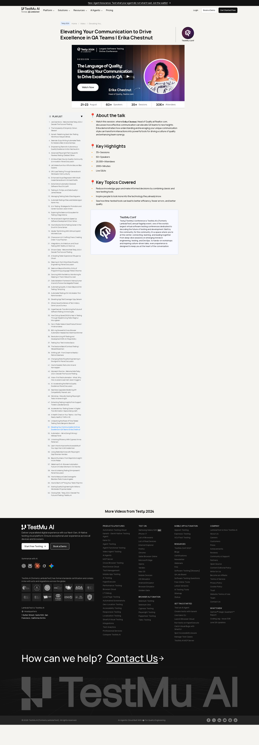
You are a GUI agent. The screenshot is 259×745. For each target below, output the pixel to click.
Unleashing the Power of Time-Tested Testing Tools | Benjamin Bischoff (64, 422)
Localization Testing (112, 615)
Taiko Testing (145, 619)
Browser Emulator (146, 586)
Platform (47, 10)
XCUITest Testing (182, 537)
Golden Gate (144, 590)
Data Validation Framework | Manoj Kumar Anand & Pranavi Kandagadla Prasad (66, 282)
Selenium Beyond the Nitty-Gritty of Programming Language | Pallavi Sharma (66, 269)
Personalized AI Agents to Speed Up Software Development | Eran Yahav (64, 220)
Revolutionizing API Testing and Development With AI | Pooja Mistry (63, 337)
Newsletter (179, 559)
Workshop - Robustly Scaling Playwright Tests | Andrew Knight (65, 397)
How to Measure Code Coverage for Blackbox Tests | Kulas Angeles (63, 478)
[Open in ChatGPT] (24, 565)
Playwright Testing (147, 612)
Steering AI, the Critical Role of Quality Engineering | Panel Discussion (64, 263)
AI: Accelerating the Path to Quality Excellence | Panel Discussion (63, 385)
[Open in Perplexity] (30, 565)
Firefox (142, 549)
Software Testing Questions (187, 578)
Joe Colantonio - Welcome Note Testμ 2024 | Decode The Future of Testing (66, 123)
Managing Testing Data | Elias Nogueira (65, 196)
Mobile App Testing (111, 574)
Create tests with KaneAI (185, 611)
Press (212, 545)
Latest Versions (181, 585)
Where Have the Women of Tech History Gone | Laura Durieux (65, 304)
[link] (31, 10)
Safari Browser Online (148, 556)
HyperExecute (109, 581)
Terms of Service (217, 579)
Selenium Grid (145, 604)
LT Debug (107, 593)
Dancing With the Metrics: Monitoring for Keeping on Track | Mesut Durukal (66, 275)
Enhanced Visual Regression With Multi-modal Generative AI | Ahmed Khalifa (66, 179)
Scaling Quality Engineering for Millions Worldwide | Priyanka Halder (65, 488)
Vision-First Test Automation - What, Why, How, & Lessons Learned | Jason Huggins (66, 378)
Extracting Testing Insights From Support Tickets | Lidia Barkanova (66, 403)
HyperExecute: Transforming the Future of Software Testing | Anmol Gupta (66, 310)
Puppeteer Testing (147, 616)
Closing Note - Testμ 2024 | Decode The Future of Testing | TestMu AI (65, 494)
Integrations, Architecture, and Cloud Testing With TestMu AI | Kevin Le (64, 244)
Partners (214, 560)
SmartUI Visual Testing (113, 619)
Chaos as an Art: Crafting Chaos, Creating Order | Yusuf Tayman (66, 238)
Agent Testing (109, 544)
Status (177, 597)
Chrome (142, 552)
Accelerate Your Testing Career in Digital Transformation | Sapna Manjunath (65, 409)
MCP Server (108, 559)
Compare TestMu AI (112, 634)
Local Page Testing (111, 597)
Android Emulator (146, 582)
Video (83, 23)
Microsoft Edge (145, 560)
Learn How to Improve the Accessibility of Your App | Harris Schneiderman (65, 447)
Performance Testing (112, 585)
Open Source (216, 564)
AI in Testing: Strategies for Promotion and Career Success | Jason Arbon (66, 207)
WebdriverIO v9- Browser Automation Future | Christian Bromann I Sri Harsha (65, 465)
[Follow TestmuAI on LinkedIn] (219, 720)
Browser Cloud (109, 589)
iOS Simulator (144, 579)
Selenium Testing (146, 601)
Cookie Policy (216, 586)
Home (74, 23)
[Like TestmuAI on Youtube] (225, 720)
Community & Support (220, 556)
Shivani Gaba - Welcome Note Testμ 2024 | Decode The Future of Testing (66, 251)
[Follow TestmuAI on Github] (230, 720)
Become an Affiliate (218, 575)
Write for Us (215, 571)
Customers (215, 541)
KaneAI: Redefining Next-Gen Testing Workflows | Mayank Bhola (64, 135)
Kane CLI (106, 540)
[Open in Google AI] (51, 565)
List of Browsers (146, 537)
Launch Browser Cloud (184, 619)
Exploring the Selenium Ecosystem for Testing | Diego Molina (65, 213)
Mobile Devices (145, 575)
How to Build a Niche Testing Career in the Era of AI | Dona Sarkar (66, 226)
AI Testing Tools (181, 589)
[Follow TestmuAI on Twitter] (214, 720)
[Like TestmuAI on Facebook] (208, 720)
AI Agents (96, 10)
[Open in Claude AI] (37, 565)
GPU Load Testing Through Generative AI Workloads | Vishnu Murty (66, 172)
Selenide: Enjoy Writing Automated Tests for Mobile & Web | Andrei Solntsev (65, 141)
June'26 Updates (218, 622)
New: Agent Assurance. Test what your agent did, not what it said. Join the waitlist (128, 2)
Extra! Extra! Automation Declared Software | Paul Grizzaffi (63, 185)
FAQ (176, 567)
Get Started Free (228, 10)
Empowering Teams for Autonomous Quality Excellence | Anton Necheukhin (65, 148)
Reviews (214, 552)
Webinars (178, 563)
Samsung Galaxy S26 (148, 530)
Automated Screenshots (114, 600)
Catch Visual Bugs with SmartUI (184, 627)
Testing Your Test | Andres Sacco (62, 343)
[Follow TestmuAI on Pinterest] (235, 720)
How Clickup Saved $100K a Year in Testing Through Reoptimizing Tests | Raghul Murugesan (66, 317)
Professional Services (112, 630)
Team (212, 598)
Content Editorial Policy (220, 567)
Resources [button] (79, 10)
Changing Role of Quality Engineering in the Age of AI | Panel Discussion (65, 360)
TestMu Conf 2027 (182, 548)
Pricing (109, 10)
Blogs (176, 551)
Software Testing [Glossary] (187, 570)
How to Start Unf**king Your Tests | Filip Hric (67, 483)
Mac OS (142, 571)
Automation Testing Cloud (114, 530)
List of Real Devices (147, 541)
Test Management (111, 570)
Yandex (142, 567)
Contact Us (215, 601)
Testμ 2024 (65, 23)
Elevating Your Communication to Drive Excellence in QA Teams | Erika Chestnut (65, 428)
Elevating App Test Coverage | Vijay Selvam (66, 299)
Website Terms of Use (220, 594)
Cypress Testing (146, 608)
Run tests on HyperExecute (186, 622)
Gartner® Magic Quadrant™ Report (222, 613)
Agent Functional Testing (114, 547)
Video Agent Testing (112, 551)
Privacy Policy (216, 582)
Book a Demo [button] (209, 10)
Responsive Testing (112, 612)
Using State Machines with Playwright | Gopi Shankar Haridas (65, 453)
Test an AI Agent (181, 607)
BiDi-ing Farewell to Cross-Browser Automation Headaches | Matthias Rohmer (67, 331)
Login (195, 10)
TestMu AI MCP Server (184, 640)
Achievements (216, 549)
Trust (212, 590)
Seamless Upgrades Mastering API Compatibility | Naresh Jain (63, 391)
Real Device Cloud (111, 566)
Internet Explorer (146, 545)
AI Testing (107, 578)
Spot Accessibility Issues (185, 633)
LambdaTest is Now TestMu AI (223, 530)
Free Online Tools (182, 582)
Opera (141, 564)
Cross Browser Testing (113, 563)
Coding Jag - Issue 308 (220, 618)
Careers (213, 537)
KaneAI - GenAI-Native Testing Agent (116, 535)
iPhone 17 (143, 533)
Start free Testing (33, 546)
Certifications (180, 555)
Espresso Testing (182, 533)
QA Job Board (180, 574)
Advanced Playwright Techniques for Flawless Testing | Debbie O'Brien (64, 154)
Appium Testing (181, 530)
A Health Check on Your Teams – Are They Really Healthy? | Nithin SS (66, 416)
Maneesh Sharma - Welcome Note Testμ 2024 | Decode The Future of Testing (65, 372)
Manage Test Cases (183, 636)
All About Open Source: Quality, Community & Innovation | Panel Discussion (67, 160)
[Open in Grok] (44, 565)
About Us (214, 533)
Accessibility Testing (112, 608)
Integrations (108, 623)
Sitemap (178, 593)
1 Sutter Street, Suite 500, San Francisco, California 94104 (35, 616)
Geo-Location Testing (113, 604)
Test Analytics (109, 627)
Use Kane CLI (180, 615)
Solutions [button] (63, 10)
